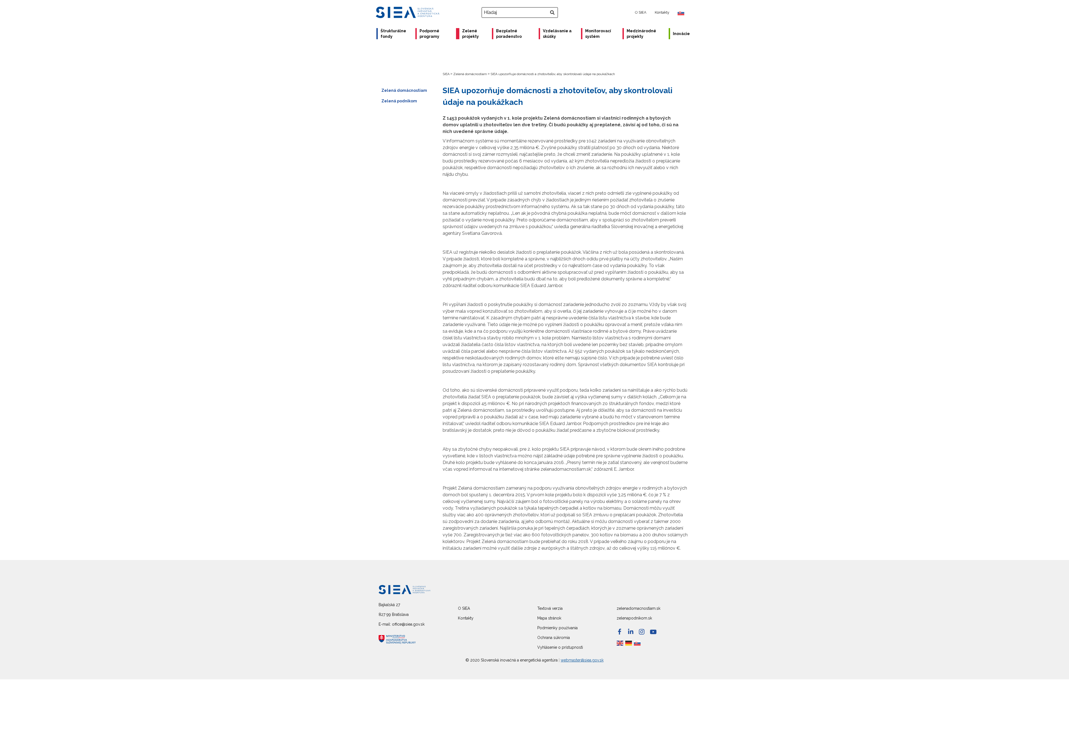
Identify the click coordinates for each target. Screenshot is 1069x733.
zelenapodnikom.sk (634, 618)
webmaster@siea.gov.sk (582, 660)
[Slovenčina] (637, 643)
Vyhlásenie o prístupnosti (560, 647)
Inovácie (681, 33)
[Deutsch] (628, 643)
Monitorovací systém (598, 34)
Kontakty (662, 12)
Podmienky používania (557, 628)
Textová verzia (550, 608)
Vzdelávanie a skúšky (557, 34)
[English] (620, 643)
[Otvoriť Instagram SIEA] (641, 632)
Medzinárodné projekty (641, 34)
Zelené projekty (470, 34)
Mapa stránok (549, 618)
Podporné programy (429, 34)
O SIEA (640, 12)
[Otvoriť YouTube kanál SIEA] (653, 632)
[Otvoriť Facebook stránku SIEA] (619, 632)
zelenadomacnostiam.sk (638, 608)
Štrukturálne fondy (393, 34)
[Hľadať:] (520, 12)
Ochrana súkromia (553, 637)
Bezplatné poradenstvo (509, 34)
